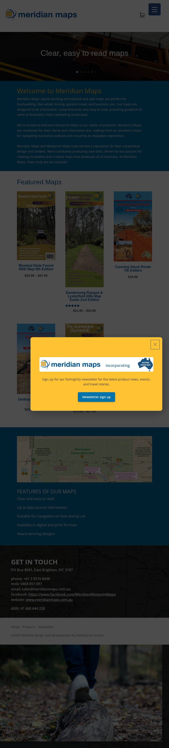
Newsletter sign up (96, 397)
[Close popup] (155, 345)
